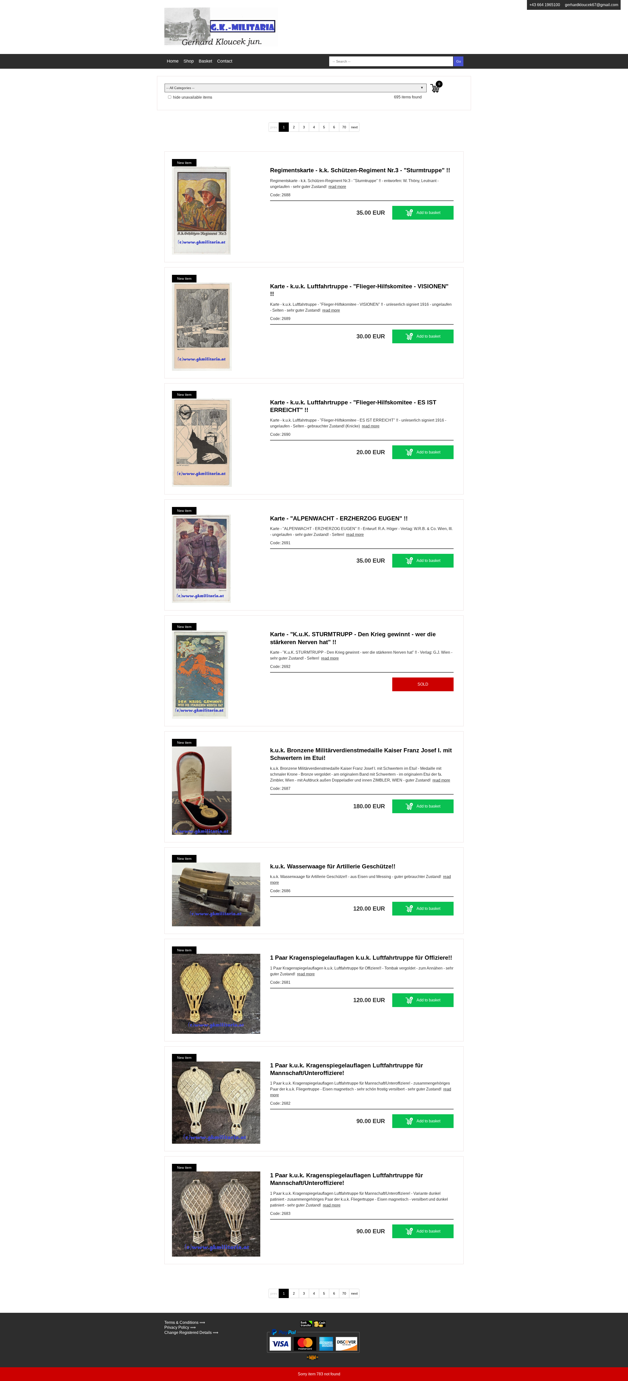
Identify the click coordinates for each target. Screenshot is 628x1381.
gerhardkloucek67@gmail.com (591, 5)
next (354, 127)
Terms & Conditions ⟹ (184, 1322)
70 (344, 127)
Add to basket (428, 213)
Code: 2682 (280, 1103)
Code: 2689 (280, 319)
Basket (205, 61)
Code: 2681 (280, 982)
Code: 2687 (280, 788)
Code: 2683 (280, 1213)
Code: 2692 (280, 666)
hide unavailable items (192, 97)
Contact (224, 61)
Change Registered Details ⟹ (191, 1332)
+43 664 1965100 (544, 5)
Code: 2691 (280, 543)
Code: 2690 (280, 434)
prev (273, 127)
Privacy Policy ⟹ (180, 1327)
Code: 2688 (280, 195)
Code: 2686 (280, 891)
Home (173, 61)
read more (337, 187)
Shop (188, 61)
